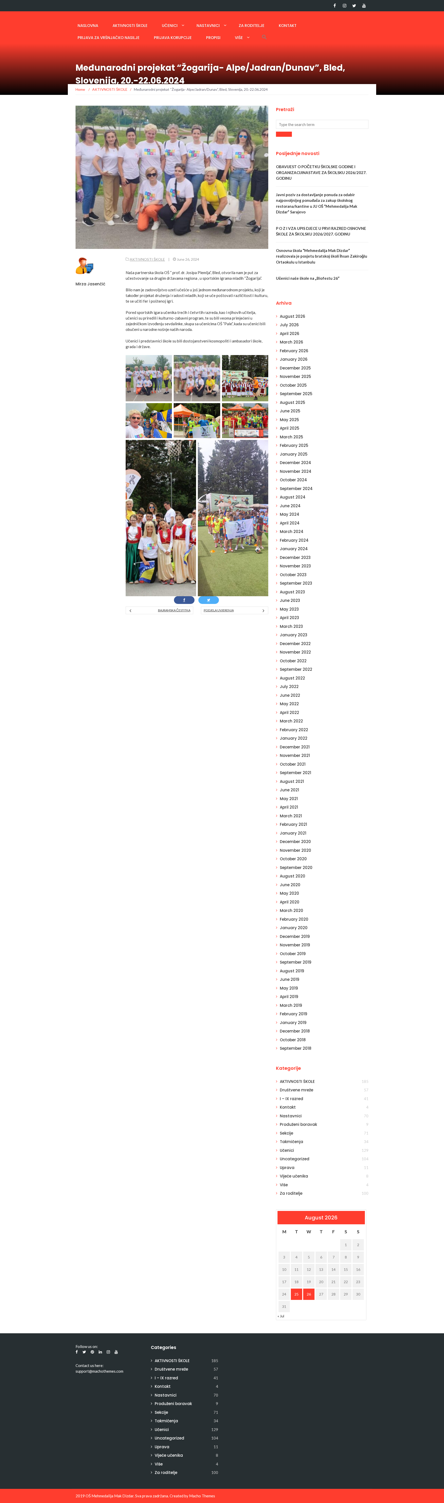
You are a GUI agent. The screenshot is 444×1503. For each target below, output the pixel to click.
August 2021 (292, 781)
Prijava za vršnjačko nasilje (109, 37)
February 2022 (294, 729)
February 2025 (294, 445)
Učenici (170, 25)
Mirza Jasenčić (90, 284)
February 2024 (294, 540)
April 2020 (289, 902)
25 (296, 1294)
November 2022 (295, 652)
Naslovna (88, 25)
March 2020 (291, 910)
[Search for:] (322, 124)
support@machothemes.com (99, 1371)
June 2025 (290, 411)
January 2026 (294, 359)
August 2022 (292, 678)
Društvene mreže (296, 1090)
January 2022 (293, 738)
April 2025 (289, 428)
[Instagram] (344, 5)
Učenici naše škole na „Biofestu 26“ (307, 278)
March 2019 (291, 1005)
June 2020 (290, 885)
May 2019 (289, 988)
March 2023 (291, 626)
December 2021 (295, 747)
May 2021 (289, 798)
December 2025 (295, 368)
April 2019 (289, 996)
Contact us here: (90, 1365)
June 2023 (290, 600)
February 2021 (293, 824)
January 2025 (294, 454)
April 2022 (289, 712)
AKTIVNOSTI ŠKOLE (130, 25)
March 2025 (291, 437)
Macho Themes (202, 1495)
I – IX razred (291, 1098)
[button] (264, 36)
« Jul (281, 1316)
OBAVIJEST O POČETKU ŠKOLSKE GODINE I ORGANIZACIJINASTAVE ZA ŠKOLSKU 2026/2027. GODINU (321, 172)
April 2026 (289, 333)
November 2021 (295, 755)
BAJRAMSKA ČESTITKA (174, 610)
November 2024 (295, 471)
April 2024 (290, 523)
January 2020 (294, 927)
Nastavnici (208, 25)
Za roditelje (251, 25)
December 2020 (295, 841)
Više (239, 37)
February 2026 (294, 351)
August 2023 (292, 592)
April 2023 (289, 617)
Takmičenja (291, 1141)
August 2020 (292, 876)
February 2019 (293, 1014)
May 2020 (289, 893)
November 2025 (295, 376)
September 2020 (296, 867)
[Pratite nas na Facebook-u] (334, 5)
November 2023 (295, 566)
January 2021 (293, 833)
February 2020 (294, 919)
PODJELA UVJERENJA (219, 610)
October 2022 (293, 661)
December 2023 (295, 557)
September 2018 (295, 1048)
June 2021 (289, 790)
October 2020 (293, 859)
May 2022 (289, 704)
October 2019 (293, 953)
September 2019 (295, 962)
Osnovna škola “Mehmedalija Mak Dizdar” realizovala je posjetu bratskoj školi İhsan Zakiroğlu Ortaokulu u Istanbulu (321, 256)
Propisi (213, 37)
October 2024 (293, 480)
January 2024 (294, 548)
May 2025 (289, 419)
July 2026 (289, 325)
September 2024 (296, 488)
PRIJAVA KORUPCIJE (173, 37)
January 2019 (293, 1022)
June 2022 (290, 695)
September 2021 (295, 772)
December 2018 (295, 1031)
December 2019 (295, 936)
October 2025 (293, 385)
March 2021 (291, 816)
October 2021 (293, 764)
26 (309, 1294)
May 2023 (289, 609)
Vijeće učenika (294, 1176)
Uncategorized (294, 1159)
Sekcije (286, 1133)
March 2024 (291, 531)
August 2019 (292, 971)
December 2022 (295, 643)
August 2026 (292, 316)
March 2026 (291, 342)
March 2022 (291, 721)
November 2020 (295, 850)
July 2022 (289, 686)
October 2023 (293, 574)
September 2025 (296, 393)
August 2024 (293, 497)
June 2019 (289, 979)
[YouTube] (363, 5)
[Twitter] (354, 5)
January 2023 (293, 635)
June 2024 (290, 506)
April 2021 (289, 807)
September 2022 (296, 669)
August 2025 (292, 402)
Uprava (287, 1167)
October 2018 (293, 1040)
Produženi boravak (298, 1124)
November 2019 (295, 945)
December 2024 (295, 462)
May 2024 (289, 514)
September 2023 (296, 583)
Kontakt (288, 25)
